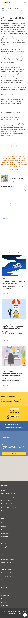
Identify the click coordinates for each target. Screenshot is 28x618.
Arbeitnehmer (4, 218)
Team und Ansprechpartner (7, 529)
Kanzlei (3, 518)
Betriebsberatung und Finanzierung (8, 507)
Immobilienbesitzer (6, 215)
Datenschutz (4, 602)
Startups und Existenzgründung (8, 493)
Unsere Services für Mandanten (7, 559)
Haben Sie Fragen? (14, 169)
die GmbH (3, 206)
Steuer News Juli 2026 (6, 573)
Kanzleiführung (4, 526)
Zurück (12, 181)
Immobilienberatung (5, 510)
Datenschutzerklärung (21, 446)
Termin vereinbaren (5, 595)
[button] (25, 2)
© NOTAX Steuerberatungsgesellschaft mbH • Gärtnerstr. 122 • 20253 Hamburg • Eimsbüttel (14, 612)
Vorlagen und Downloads (6, 566)
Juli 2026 (3, 233)
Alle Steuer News (4, 579)
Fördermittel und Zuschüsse (7, 504)
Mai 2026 (3, 239)
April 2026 (4, 242)
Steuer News (16, 8)
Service (9, 8)
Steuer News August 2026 (6, 569)
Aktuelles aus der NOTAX (6, 562)
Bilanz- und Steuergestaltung (7, 497)
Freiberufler (4, 212)
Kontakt (3, 587)
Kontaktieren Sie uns (5, 592)
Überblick (3, 490)
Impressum (3, 598)
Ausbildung (3, 543)
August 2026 (4, 230)
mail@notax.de (5, 446)
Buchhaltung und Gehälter (6, 500)
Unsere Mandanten (5, 536)
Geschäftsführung (5, 533)
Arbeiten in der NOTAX (6, 540)
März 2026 (3, 245)
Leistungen (4, 485)
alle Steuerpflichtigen (6, 203)
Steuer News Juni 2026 (6, 236)
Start (3, 8)
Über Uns (3, 523)
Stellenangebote (4, 547)
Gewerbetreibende (5, 209)
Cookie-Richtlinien (5, 605)
